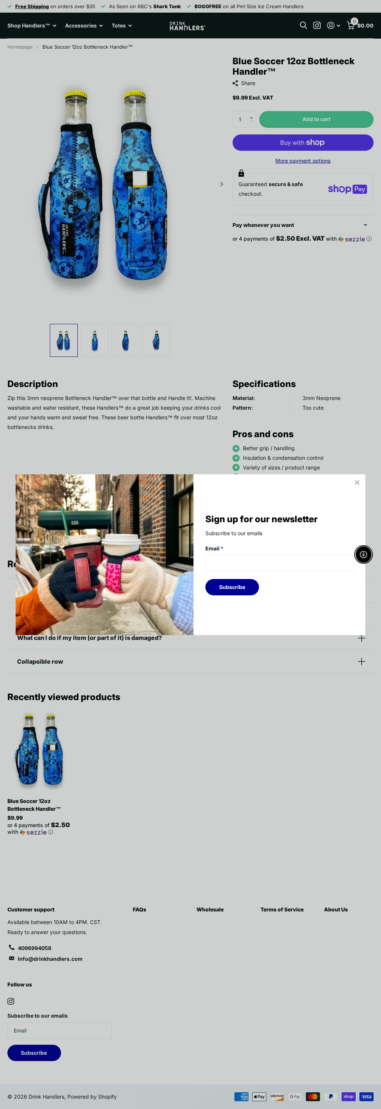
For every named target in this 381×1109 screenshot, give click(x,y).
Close (357, 482)
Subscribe (232, 586)
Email (214, 548)
